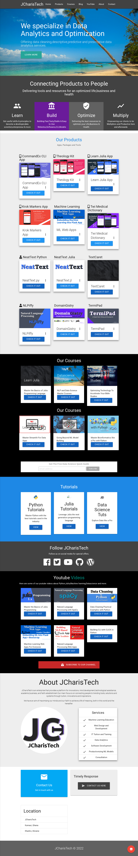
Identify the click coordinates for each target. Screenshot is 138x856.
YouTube (91, 4)
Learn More (31, 55)
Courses (71, 4)
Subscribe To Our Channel (69, 664)
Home (48, 4)
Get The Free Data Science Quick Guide (69, 464)
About (101, 4)
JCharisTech (32, 4)
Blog (81, 4)
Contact (111, 4)
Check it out (33, 193)
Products (59, 4)
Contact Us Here (94, 785)
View (35, 527)
